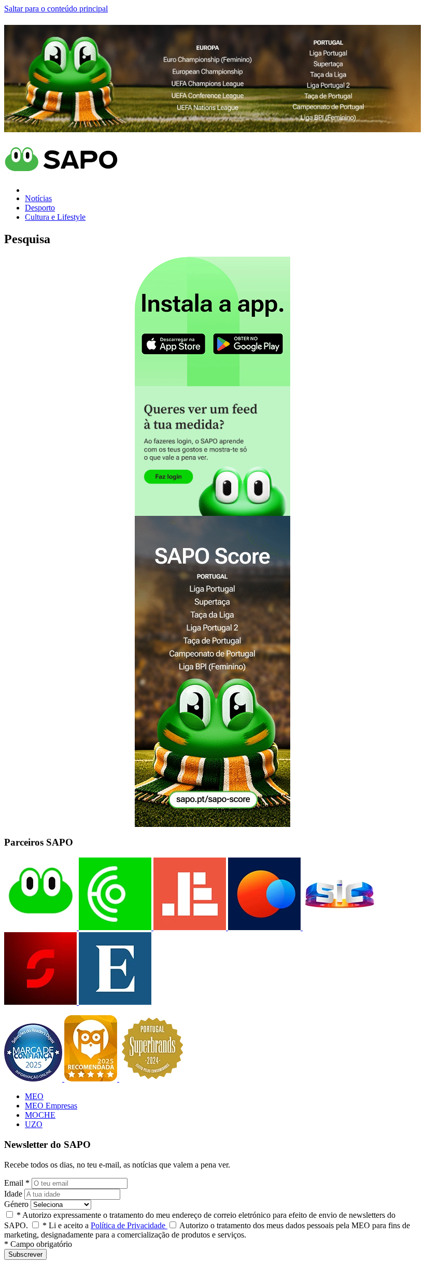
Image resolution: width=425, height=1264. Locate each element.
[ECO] (114, 927)
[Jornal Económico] (188, 927)
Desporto (40, 207)
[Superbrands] (152, 1078)
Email (17, 1182)
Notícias (38, 198)
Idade (13, 1193)
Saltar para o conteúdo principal (56, 8)
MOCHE (40, 1115)
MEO (34, 1096)
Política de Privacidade (129, 1225)
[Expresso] (114, 1002)
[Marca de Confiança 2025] (34, 1078)
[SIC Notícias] (40, 1002)
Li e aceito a (104, 1225)
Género (16, 1204)
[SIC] (338, 927)
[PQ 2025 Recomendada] (91, 1078)
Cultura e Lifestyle (55, 217)
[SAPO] (40, 927)
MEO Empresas (51, 1105)
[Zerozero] (263, 927)
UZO (33, 1124)
